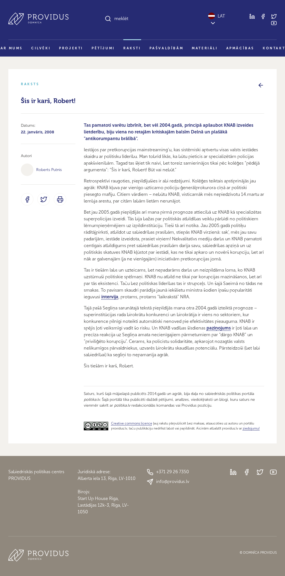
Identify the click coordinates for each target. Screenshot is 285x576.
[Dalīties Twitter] (43, 199)
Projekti (71, 48)
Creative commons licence (131, 423)
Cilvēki (41, 48)
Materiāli (205, 48)
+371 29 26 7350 (172, 471)
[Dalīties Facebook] (27, 199)
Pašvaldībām (166, 48)
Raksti (132, 48)
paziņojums (219, 328)
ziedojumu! (251, 428)
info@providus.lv (172, 481)
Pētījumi (103, 48)
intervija (109, 296)
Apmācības (240, 48)
